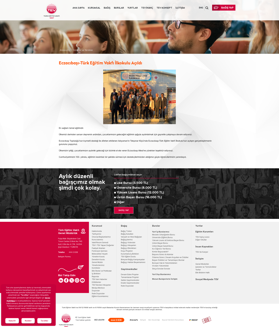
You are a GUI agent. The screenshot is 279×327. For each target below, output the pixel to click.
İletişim (199, 259)
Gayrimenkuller (129, 269)
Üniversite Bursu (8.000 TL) (137, 187)
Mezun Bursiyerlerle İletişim (164, 279)
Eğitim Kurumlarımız (100, 296)
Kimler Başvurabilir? (160, 252)
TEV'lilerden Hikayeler (101, 285)
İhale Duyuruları (98, 294)
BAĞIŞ (107, 8)
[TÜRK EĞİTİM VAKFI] (52, 11)
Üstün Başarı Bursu (160, 243)
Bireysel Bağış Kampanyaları (133, 260)
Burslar (156, 226)
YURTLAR (132, 8)
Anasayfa (65, 50)
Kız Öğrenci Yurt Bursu (161, 249)
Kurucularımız (97, 240)
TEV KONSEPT (164, 8)
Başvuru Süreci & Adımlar (162, 254)
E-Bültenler (96, 282)
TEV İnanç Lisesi (202, 237)
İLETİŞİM (180, 8)
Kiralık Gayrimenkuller (130, 283)
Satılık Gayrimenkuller (130, 280)
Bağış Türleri (126, 231)
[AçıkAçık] (206, 320)
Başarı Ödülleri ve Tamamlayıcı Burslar (168, 260)
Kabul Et (12, 320)
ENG (201, 8)
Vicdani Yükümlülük (160, 266)
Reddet (28, 320)
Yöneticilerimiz (98, 265)
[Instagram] (77, 280)
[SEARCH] (207, 8)
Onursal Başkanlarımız (101, 237)
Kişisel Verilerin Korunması (173, 320)
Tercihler (44, 320)
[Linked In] (61, 280)
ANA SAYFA (78, 8)
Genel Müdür (97, 262)
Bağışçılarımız (127, 240)
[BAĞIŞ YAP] (223, 7)
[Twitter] (72, 280)
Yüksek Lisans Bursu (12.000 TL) (140, 192)
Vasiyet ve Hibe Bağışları (131, 237)
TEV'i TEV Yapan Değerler (103, 245)
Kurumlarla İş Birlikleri (130, 254)
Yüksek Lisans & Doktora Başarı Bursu (168, 240)
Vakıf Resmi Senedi (100, 243)
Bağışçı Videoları (128, 243)
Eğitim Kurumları (204, 231)
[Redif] (195, 320)
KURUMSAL (94, 8)
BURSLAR (119, 8)
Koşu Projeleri (127, 251)
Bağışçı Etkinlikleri (128, 248)
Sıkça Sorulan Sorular (161, 269)
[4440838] (116, 320)
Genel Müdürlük (202, 264)
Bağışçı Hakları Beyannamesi (133, 262)
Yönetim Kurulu (98, 257)
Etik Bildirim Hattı (202, 273)
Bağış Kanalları (127, 234)
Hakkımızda (97, 231)
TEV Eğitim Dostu (128, 257)
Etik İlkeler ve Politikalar (102, 271)
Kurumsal (97, 226)
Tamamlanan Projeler (130, 277)
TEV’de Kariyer (201, 252)
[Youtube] (82, 280)
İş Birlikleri (96, 274)
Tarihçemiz (96, 234)
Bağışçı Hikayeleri (128, 245)
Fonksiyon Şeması (99, 251)
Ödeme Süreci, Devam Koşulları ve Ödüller (170, 257)
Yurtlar (199, 226)
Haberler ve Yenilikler (83, 50)
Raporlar (95, 277)
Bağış (124, 226)
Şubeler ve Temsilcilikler (205, 267)
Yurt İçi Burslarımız (160, 232)
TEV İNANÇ (147, 8)
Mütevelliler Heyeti (100, 254)
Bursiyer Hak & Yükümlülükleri (164, 263)
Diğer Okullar (201, 240)
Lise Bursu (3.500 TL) (132, 183)
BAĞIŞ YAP (124, 210)
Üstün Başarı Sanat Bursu (162, 246)
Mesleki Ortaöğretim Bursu (163, 235)
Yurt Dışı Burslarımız (161, 274)
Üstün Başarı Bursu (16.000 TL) (139, 197)
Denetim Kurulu (98, 260)
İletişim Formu (64, 257)
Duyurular (96, 291)
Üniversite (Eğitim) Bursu (162, 237)
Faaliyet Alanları (98, 248)
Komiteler (96, 268)
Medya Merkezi (98, 288)
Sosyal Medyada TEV (206, 279)
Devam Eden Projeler (130, 275)
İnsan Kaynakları (204, 246)
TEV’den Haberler (99, 279)
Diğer (121, 202)
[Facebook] (66, 280)
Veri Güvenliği (154, 320)
